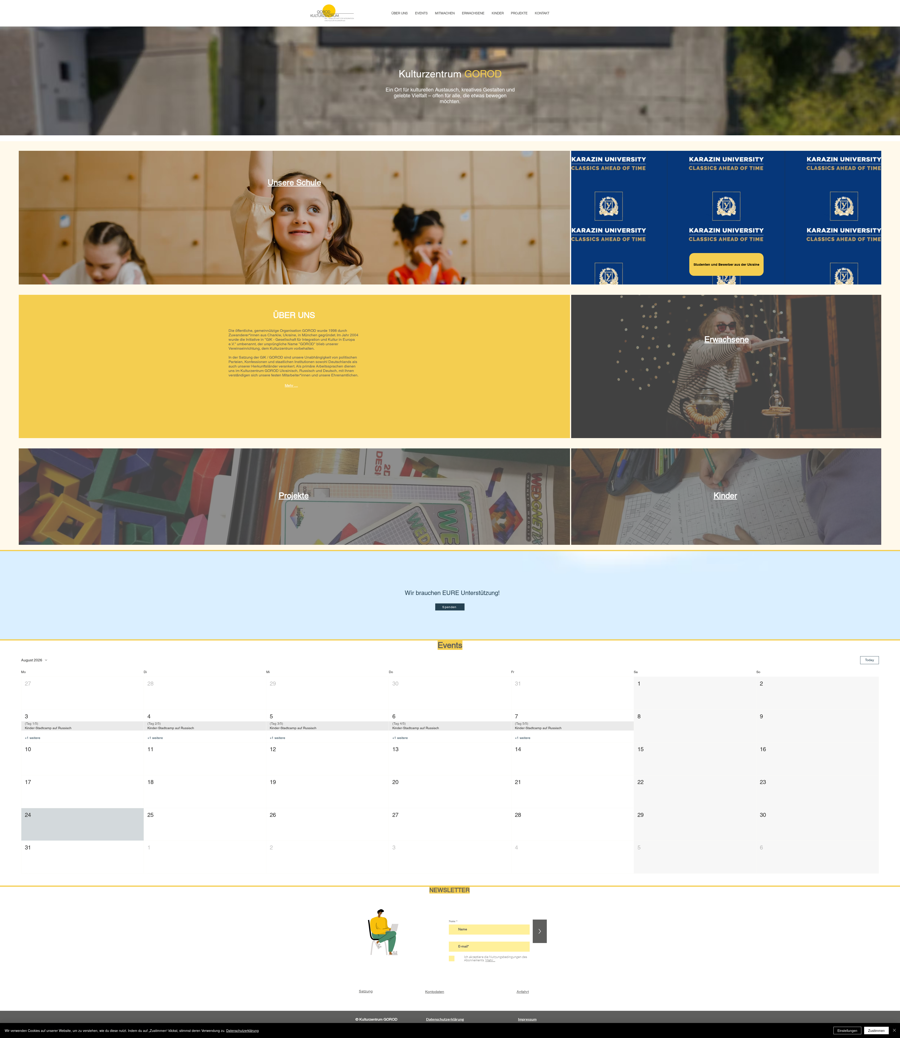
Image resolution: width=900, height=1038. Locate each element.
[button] (82, 693)
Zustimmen (876, 1030)
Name (452, 921)
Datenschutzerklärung (242, 1030)
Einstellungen (847, 1030)
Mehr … (291, 385)
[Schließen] (894, 1030)
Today (869, 660)
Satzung (366, 991)
